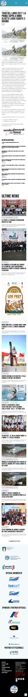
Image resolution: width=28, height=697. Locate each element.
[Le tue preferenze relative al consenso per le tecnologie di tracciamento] (25, 694)
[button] (16, 3)
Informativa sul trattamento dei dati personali (20, 674)
